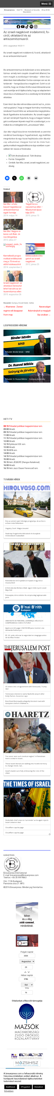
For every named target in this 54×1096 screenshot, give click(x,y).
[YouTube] (23, 28)
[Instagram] (36, 28)
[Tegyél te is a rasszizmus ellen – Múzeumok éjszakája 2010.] (35, 197)
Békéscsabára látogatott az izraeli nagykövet (34, 259)
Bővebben (9, 1091)
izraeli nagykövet (38, 163)
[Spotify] (31, 28)
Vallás (31, 303)
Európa (15, 303)
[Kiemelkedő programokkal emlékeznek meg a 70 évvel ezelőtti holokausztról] (13, 248)
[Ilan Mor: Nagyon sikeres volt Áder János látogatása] (13, 224)
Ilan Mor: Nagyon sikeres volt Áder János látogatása (12, 234)
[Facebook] (18, 28)
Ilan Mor (19, 163)
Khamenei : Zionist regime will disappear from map (13, 311)
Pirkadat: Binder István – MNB (17, 352)
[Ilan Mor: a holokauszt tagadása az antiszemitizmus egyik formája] (13, 197)
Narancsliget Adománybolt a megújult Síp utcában (39, 311)
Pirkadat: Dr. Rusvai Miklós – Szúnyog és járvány (25, 379)
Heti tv (7, 419)
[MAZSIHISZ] (27, 1066)
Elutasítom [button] (38, 1087)
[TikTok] (27, 28)
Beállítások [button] (10, 1087)
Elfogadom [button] (25, 1087)
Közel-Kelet (23, 303)
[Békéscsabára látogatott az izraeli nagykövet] (35, 248)
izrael (26, 163)
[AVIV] (14, 1059)
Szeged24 (20, 159)
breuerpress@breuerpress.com (24, 875)
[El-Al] (31, 1059)
